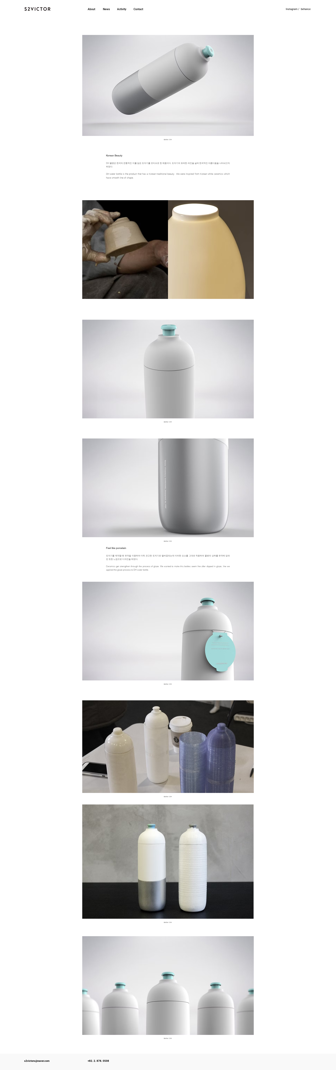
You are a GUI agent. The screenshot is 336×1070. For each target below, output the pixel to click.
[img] (168, 249)
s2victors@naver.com (37, 1060)
